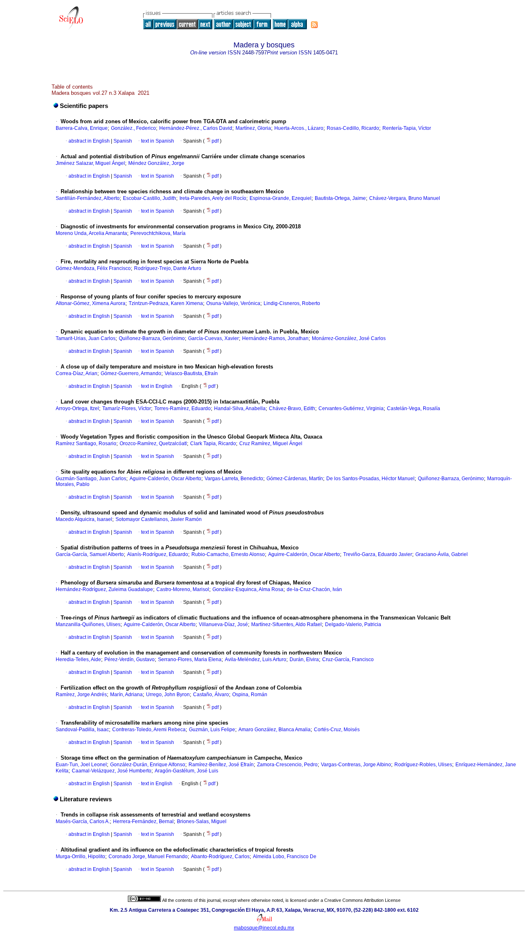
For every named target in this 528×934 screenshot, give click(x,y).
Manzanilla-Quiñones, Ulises (88, 624)
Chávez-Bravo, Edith (292, 408)
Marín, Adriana (126, 694)
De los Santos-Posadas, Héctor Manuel (370, 478)
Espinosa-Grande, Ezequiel (280, 198)
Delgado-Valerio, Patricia (353, 624)
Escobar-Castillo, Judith (149, 198)
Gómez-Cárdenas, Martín (294, 478)
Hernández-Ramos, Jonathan (275, 338)
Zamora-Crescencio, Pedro (287, 764)
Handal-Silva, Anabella (240, 408)
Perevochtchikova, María (158, 233)
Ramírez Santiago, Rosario (86, 443)
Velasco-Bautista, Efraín (191, 373)
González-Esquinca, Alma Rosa (247, 589)
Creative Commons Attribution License (362, 900)
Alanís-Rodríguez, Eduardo (157, 554)
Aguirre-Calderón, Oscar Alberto (165, 478)
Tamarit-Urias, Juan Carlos (86, 338)
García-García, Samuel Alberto (90, 554)
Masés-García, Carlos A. (83, 821)
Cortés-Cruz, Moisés (337, 729)
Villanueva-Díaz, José (223, 624)
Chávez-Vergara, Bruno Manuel (404, 198)
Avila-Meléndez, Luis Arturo (255, 659)
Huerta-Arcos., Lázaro (298, 128)
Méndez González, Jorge (156, 163)
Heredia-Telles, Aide (78, 659)
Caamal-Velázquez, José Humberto (111, 771)
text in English (156, 386)
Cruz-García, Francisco (348, 659)
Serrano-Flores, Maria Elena (190, 659)
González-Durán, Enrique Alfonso (147, 764)
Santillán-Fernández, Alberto (88, 198)
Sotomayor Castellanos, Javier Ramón (159, 519)
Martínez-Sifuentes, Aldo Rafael (286, 624)
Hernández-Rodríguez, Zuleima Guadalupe (104, 589)
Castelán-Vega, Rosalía (413, 408)
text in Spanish (157, 141)
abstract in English (89, 141)
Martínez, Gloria (253, 128)
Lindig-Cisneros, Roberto (292, 303)
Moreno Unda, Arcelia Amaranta (91, 233)
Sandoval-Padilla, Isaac (82, 729)
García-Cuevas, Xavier (213, 338)
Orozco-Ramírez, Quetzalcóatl (153, 443)
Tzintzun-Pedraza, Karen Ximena (166, 303)
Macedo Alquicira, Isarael (84, 519)
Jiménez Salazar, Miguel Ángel (90, 163)
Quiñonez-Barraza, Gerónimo (152, 338)
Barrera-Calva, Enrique (82, 128)
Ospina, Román (249, 694)
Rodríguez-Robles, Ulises (423, 764)
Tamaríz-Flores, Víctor (126, 408)
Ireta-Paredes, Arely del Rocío (212, 198)
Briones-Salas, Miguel (201, 821)
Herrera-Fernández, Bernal (143, 821)
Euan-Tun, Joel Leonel (81, 764)
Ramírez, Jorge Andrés (81, 694)
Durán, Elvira (304, 659)
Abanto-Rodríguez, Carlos (220, 856)
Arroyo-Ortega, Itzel (77, 408)
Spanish (122, 141)
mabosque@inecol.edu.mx (264, 928)
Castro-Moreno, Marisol (182, 589)
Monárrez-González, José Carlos (349, 338)
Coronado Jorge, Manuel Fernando (148, 856)
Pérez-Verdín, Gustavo (129, 659)
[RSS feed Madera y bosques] (314, 24)
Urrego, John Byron (168, 694)
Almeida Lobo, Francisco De (284, 856)
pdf (216, 141)
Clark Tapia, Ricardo (213, 443)
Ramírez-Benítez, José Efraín (221, 764)
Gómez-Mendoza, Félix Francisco (93, 268)
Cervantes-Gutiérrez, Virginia (351, 408)
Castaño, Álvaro (211, 694)
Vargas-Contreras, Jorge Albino (356, 764)
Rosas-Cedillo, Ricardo (353, 128)
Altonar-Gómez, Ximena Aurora (90, 303)
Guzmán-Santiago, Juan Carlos (91, 478)
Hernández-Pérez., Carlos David (195, 128)
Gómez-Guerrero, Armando (131, 373)
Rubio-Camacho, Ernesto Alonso (228, 554)
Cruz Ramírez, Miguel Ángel (270, 443)
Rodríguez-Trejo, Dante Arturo (167, 268)
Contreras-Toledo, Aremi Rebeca (149, 729)
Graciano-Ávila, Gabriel (441, 554)
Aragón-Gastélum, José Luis (186, 771)
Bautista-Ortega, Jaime (340, 198)
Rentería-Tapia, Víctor (406, 128)
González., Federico (133, 128)
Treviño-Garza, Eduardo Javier (377, 554)
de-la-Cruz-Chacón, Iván (314, 589)
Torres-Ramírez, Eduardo (182, 408)
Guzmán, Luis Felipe (212, 729)
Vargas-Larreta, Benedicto (234, 478)
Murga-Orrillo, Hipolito (80, 856)
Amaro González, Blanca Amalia (274, 729)
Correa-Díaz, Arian (76, 373)
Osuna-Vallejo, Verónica (233, 303)
